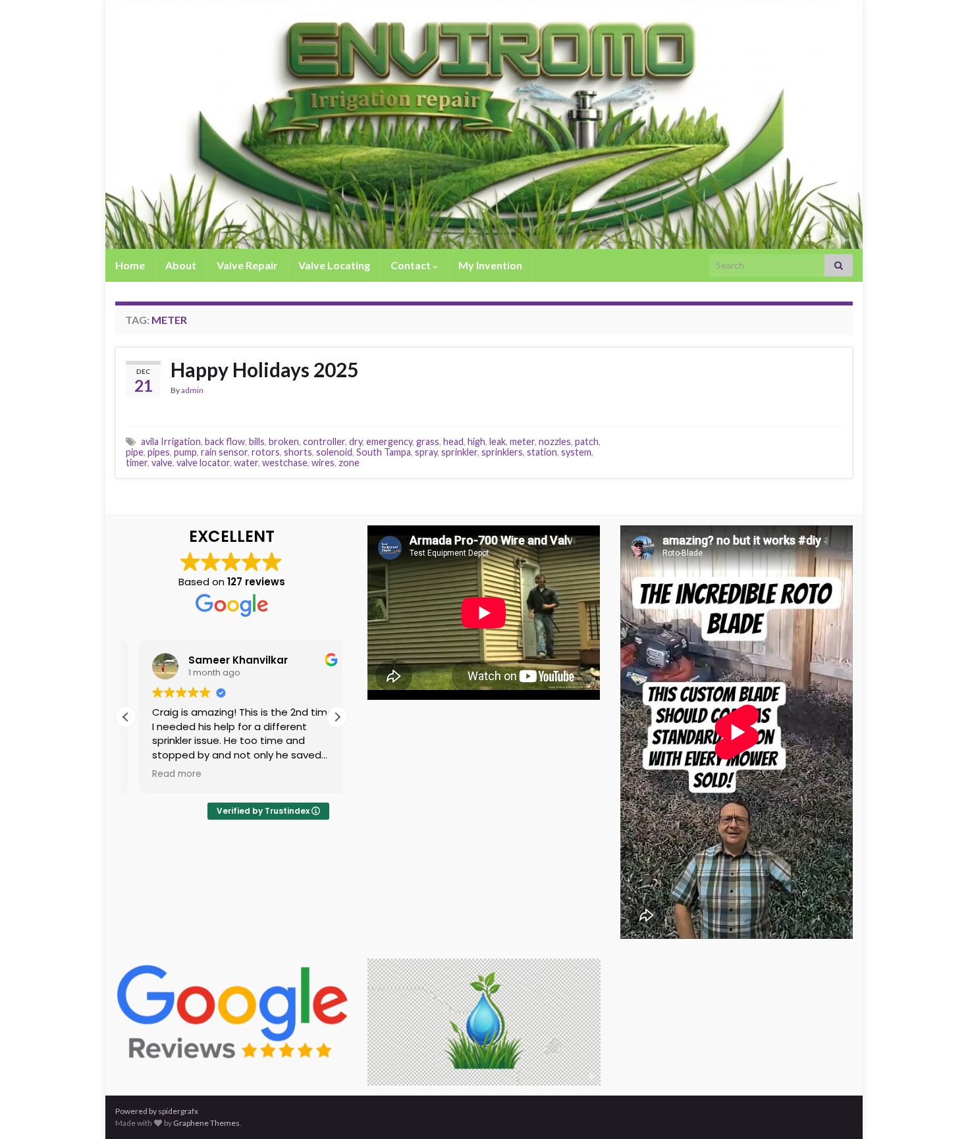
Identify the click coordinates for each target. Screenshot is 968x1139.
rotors (266, 452)
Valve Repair (247, 265)
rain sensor (224, 452)
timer (137, 462)
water (246, 462)
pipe (135, 452)
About (180, 265)
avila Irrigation (171, 441)
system (576, 452)
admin (192, 390)
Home (130, 265)
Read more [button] (164, 774)
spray (426, 452)
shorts (298, 452)
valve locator (203, 462)
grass (427, 441)
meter (522, 441)
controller (324, 441)
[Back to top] (938, 1109)
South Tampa (383, 452)
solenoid (334, 452)
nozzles (555, 441)
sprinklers (502, 452)
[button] (337, 717)
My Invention (490, 265)
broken (284, 441)
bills (257, 441)
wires (323, 462)
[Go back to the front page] (484, 124)
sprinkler (459, 452)
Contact (411, 265)
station (542, 452)
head (453, 441)
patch (587, 441)
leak (497, 441)
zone (349, 462)
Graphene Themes (206, 1123)
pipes (159, 452)
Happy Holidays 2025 (264, 369)
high (476, 441)
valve (162, 462)
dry (355, 441)
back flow (225, 441)
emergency (389, 441)
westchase (285, 462)
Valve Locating (334, 265)
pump (185, 452)
